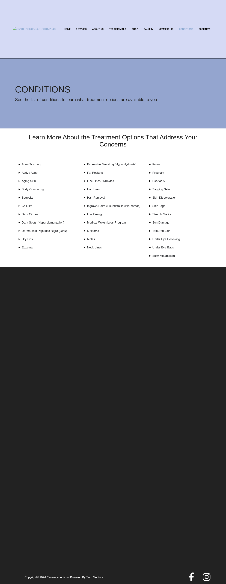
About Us (98, 29)
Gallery (148, 29)
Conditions (186, 29)
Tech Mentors (94, 577)
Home (67, 29)
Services (81, 29)
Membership (166, 29)
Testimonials (117, 29)
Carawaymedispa (58, 577)
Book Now (204, 29)
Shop (135, 29)
